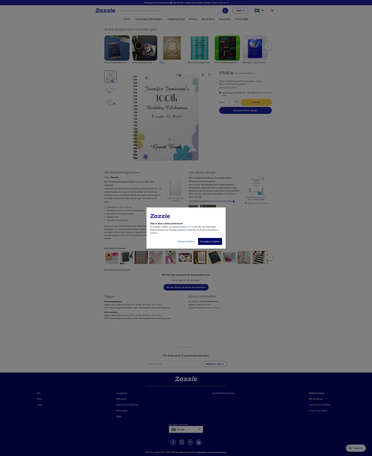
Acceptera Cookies (210, 241)
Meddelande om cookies (187, 227)
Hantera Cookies (186, 241)
